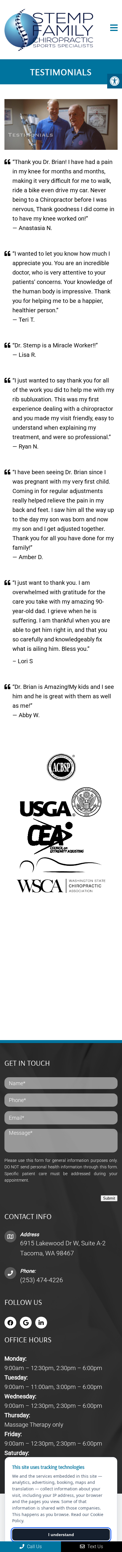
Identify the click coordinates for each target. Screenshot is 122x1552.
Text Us (94, 1546)
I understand (61, 1534)
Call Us (34, 1546)
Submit (109, 1198)
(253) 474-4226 (41, 1280)
